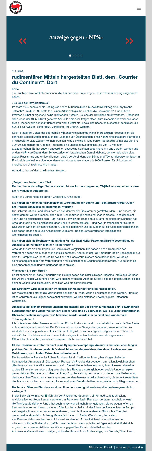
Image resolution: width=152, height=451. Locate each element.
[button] (19, 38)
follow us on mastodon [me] (129, 447)
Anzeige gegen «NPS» (76, 37)
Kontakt (108, 447)
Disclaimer (95, 447)
